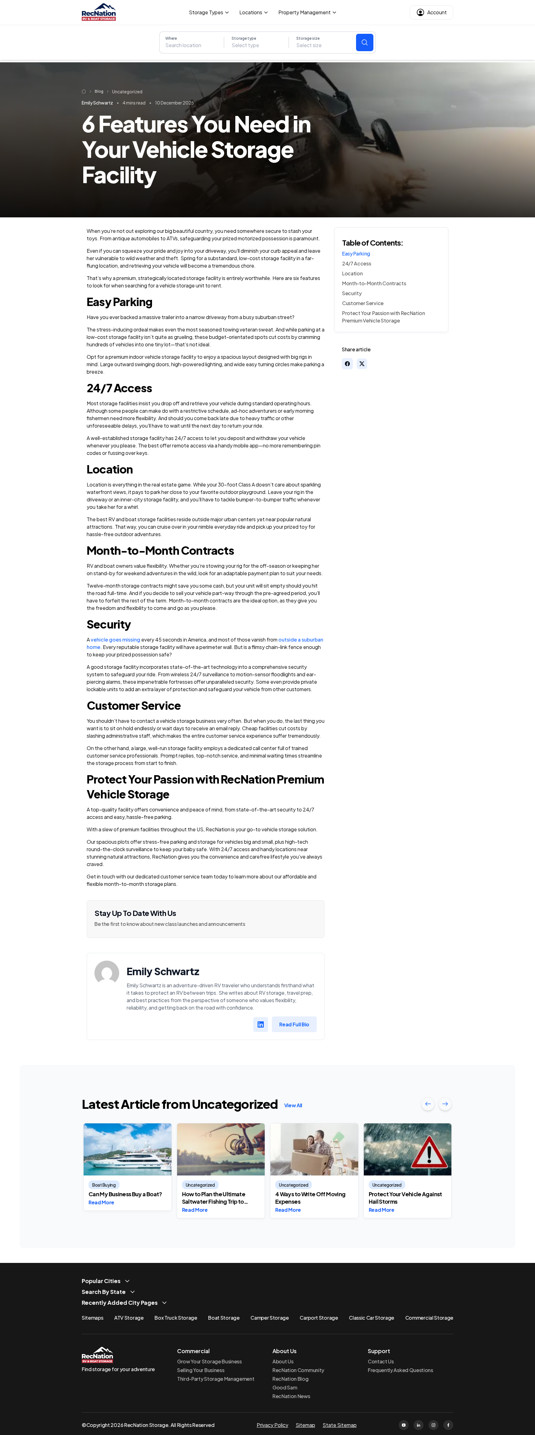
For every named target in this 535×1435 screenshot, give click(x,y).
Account (437, 12)
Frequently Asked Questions (400, 1370)
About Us (282, 1361)
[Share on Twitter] (362, 363)
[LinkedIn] (260, 1024)
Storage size (308, 38)
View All (293, 1105)
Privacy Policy (272, 1425)
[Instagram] (433, 1425)
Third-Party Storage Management (215, 1378)
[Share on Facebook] (347, 363)
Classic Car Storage (371, 1317)
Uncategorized (127, 91)
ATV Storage (128, 1317)
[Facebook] (448, 1425)
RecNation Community (298, 1370)
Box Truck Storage (175, 1317)
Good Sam (284, 1387)
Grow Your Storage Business (209, 1361)
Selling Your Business (200, 1370)
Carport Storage (319, 1317)
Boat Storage (223, 1317)
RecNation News (291, 1396)
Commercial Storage (429, 1317)
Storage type (244, 38)
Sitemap (305, 1425)
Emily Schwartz (97, 102)
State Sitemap (340, 1425)
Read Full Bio (294, 1024)
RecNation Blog (290, 1378)
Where (171, 38)
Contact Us (381, 1361)
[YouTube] (404, 1425)
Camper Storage (269, 1317)
